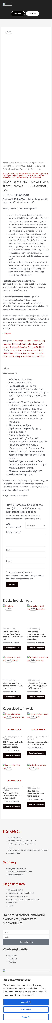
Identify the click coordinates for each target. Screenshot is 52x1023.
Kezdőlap (7, 163)
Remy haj (26, 166)
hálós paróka (8, 353)
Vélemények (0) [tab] (10, 373)
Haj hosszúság (41, 173)
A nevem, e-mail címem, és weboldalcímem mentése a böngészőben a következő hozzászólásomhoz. (25, 575)
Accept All (26, 1002)
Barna (21, 173)
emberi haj (38, 350)
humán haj (18, 353)
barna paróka (15, 350)
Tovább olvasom (12, 755)
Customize (26, 1009)
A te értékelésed (13, 525)
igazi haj (26, 353)
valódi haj (40, 356)
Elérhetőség (11, 831)
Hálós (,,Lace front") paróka (31, 175)
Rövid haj (37, 177)
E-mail (9, 561)
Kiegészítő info (14, 884)
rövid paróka (20, 356)
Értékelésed (13, 532)
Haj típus (32, 163)
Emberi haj (29, 173)
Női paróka (22, 163)
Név (8, 550)
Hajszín (15, 175)
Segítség (9, 862)
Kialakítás (7, 177)
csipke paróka (27, 350)
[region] (26, 999)
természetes (31, 356)
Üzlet (14, 163)
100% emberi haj (14, 166)
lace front (34, 353)
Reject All (26, 1017)
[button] (31, 6)
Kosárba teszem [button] (11, 648)
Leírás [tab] (6, 368)
